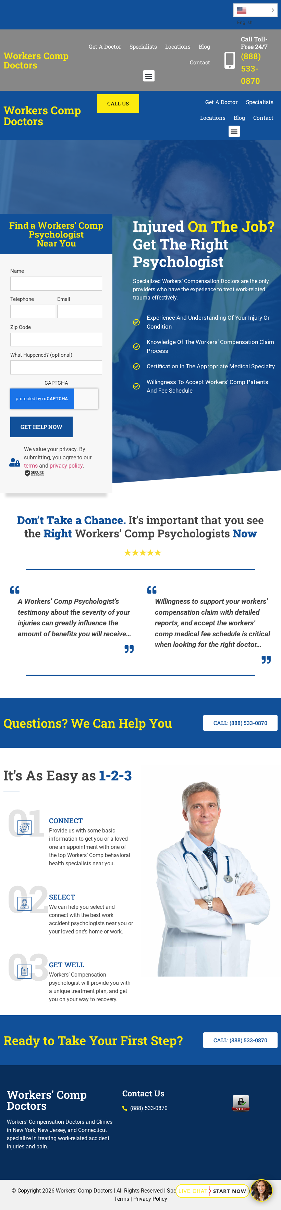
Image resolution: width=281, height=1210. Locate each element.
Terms (121, 1199)
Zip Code (20, 327)
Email (63, 299)
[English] (255, 10)
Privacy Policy (150, 1199)
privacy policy (66, 465)
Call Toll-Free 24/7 (254, 43)
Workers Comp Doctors (36, 60)
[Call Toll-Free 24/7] (229, 60)
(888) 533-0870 (251, 69)
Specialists (143, 46)
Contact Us (143, 1093)
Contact (200, 62)
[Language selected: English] (255, 10)
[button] (149, 75)
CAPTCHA (56, 383)
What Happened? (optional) (41, 355)
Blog (204, 46)
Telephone (22, 299)
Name (17, 271)
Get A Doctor (105, 46)
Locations (178, 46)
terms (31, 465)
